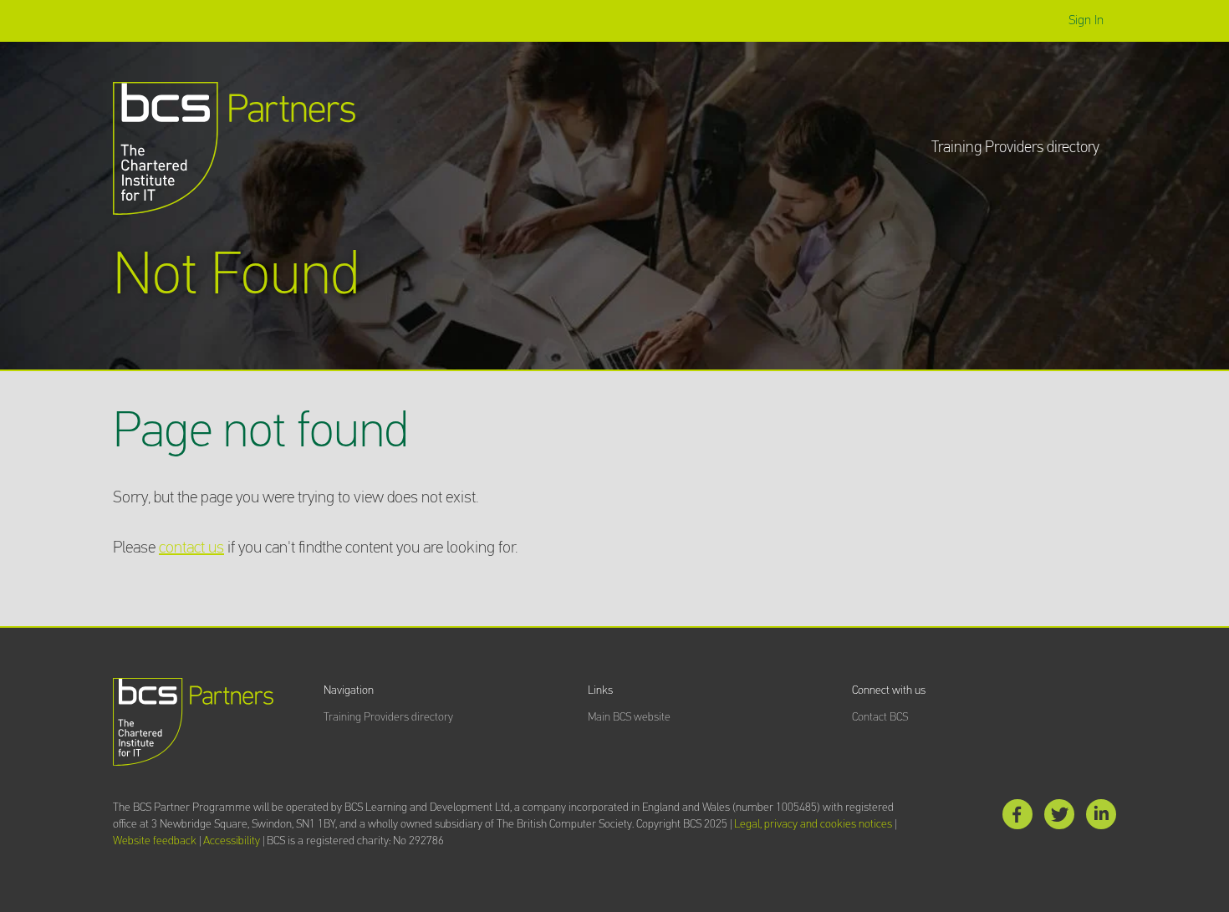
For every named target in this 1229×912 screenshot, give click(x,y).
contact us (191, 547)
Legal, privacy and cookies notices (813, 824)
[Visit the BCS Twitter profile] (1059, 818)
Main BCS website (629, 717)
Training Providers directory (1015, 147)
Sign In (1086, 20)
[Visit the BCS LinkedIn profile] (1101, 818)
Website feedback (154, 841)
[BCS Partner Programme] (234, 148)
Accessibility (231, 841)
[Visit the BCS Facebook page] (1017, 818)
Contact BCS (880, 717)
